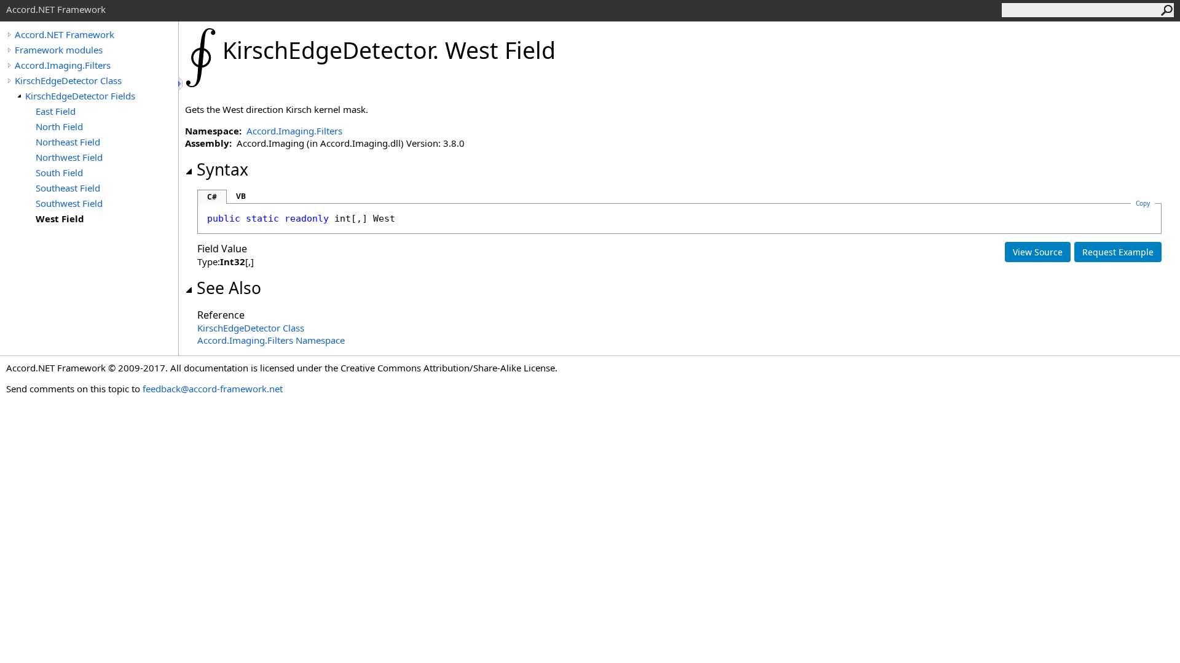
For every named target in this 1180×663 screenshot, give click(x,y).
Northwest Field (69, 157)
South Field (59, 172)
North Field (59, 126)
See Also (229, 288)
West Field (60, 218)
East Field (56, 111)
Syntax (222, 169)
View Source (1038, 252)
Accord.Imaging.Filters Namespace (271, 340)
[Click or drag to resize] (181, 84)
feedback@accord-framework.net (213, 388)
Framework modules (59, 50)
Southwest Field (69, 203)
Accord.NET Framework (64, 34)
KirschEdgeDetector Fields (80, 96)
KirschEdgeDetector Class (68, 80)
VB (241, 196)
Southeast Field (68, 188)
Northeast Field (68, 142)
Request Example (1118, 252)
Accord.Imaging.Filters (63, 65)
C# (212, 197)
